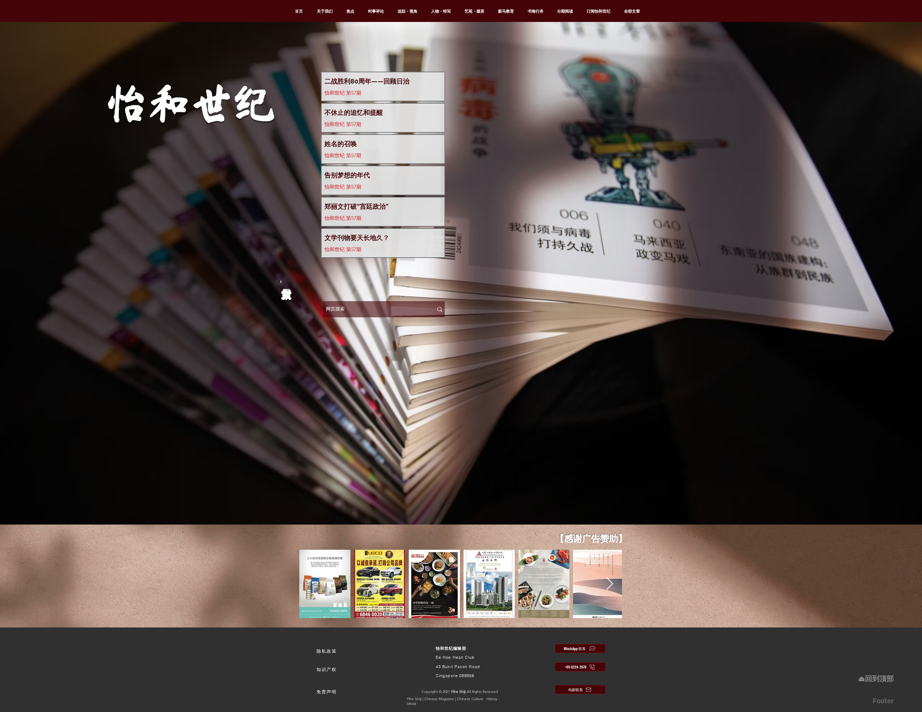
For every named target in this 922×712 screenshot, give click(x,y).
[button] (326, 651)
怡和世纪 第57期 (343, 93)
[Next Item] (609, 584)
